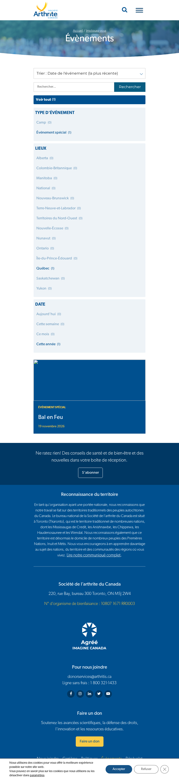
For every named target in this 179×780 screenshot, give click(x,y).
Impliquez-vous (96, 31)
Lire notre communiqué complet (93, 555)
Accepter (119, 769)
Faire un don (90, 741)
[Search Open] (124, 10)
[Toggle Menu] (139, 10)
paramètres (37, 775)
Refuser (146, 769)
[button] (89, 73)
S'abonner (90, 473)
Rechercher (130, 87)
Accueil (78, 31)
